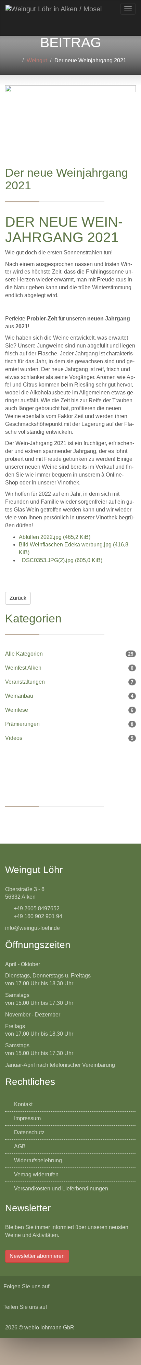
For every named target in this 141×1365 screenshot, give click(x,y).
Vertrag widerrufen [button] (36, 1174)
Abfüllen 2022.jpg (54, 537)
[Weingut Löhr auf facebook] (55, 1286)
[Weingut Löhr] (17, 60)
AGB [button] (19, 1146)
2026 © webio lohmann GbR (39, 1327)
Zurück (18, 598)
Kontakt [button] (23, 1104)
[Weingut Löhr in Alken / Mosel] (53, 8)
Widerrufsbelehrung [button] (37, 1160)
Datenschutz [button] (28, 1132)
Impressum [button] (27, 1118)
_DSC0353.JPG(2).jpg (60, 560)
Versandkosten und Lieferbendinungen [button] (60, 1188)
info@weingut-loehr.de (104, 830)
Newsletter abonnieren (37, 1256)
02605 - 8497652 (91, 822)
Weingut (37, 60)
